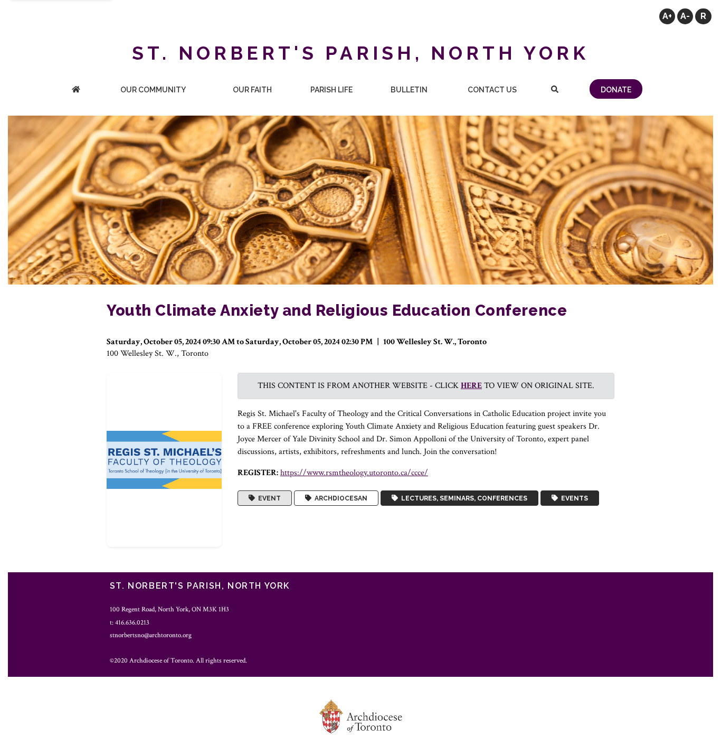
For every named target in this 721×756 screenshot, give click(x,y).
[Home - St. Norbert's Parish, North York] (76, 90)
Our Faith (252, 90)
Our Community (153, 90)
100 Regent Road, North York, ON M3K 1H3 (169, 609)
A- (685, 16)
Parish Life (331, 90)
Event (268, 498)
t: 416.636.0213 (129, 622)
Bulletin (409, 90)
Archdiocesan (339, 498)
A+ (667, 16)
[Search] (555, 90)
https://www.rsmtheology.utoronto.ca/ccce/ (354, 472)
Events (573, 498)
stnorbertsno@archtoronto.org (151, 635)
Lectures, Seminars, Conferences (462, 498)
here (471, 385)
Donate (616, 90)
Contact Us (492, 90)
